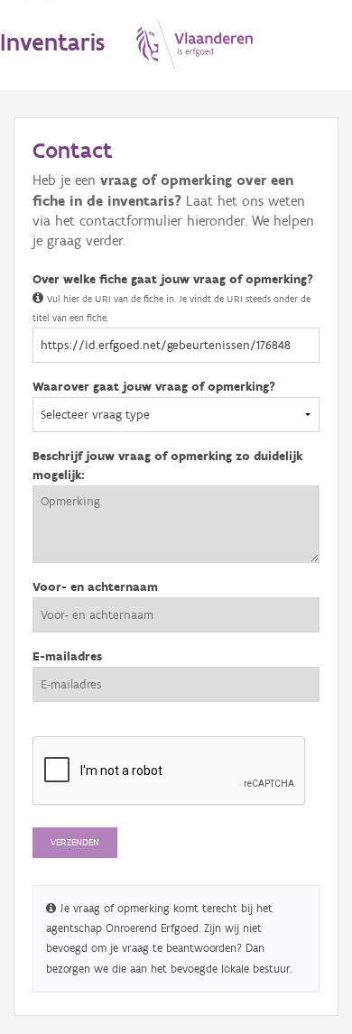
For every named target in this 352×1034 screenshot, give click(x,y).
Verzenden (75, 842)
